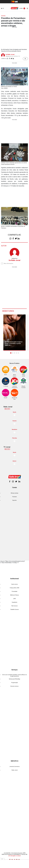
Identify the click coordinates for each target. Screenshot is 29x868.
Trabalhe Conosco (14, 609)
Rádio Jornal (14, 770)
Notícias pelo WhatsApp (14, 679)
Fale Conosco (14, 605)
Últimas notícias (14, 493)
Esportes (14, 500)
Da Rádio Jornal (10, 54)
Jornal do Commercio (14, 766)
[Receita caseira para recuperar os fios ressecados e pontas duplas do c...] (14, 332)
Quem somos (14, 584)
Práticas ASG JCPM (14, 587)
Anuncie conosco (14, 686)
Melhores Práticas (14, 595)
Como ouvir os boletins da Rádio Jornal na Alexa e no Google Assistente (14, 675)
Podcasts (14, 496)
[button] (11, 353)
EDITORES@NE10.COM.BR (14, 855)
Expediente (14, 602)
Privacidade (14, 591)
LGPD (14, 598)
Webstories (8, 311)
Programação (14, 682)
